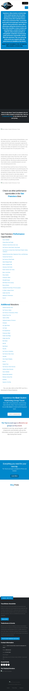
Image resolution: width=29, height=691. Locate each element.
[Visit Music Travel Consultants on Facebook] (2, 665)
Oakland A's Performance (8, 295)
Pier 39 (4, 298)
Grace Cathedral (6, 239)
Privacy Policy (14, 687)
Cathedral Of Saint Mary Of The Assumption (12, 287)
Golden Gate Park (6, 292)
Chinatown (5, 322)
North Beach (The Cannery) (8, 282)
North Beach (5, 346)
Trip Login (26, 3)
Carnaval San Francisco (7, 256)
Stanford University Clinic (8, 307)
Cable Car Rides (6, 317)
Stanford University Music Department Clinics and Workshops (15, 254)
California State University (8, 369)
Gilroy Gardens (6, 274)
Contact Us (21, 687)
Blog (12, 485)
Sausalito (4, 356)
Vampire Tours (5, 364)
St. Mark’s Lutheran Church (8, 290)
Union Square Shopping (7, 359)
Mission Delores (6, 285)
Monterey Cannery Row (7, 376)
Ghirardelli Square (6, 280)
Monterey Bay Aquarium (7, 374)
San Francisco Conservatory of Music (10, 312)
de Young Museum (6, 330)
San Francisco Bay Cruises (8, 353)
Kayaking (4, 379)
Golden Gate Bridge (7, 335)
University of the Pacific (7, 267)
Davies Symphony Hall (7, 264)
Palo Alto (4, 348)
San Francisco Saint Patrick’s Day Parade (11, 247)
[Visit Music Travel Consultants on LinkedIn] (6, 665)
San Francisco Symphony (8, 351)
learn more (25, 497)
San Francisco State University (9, 366)
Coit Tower (5, 328)
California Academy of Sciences (9, 320)
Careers (8, 687)
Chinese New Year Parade (8, 242)
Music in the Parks (6, 272)
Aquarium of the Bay (7, 382)
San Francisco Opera (7, 310)
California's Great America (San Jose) (10, 244)
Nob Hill (4, 343)
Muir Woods (5, 340)
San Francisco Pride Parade (8, 259)
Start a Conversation (14, 414)
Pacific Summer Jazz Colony (8, 269)
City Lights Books (6, 325)
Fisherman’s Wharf (6, 277)
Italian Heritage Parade (7, 261)
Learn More (14, 476)
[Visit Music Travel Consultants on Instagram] (4, 665)
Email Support (5, 654)
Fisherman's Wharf (6, 333)
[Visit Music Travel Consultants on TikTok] (9, 665)
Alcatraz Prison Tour (7, 315)
